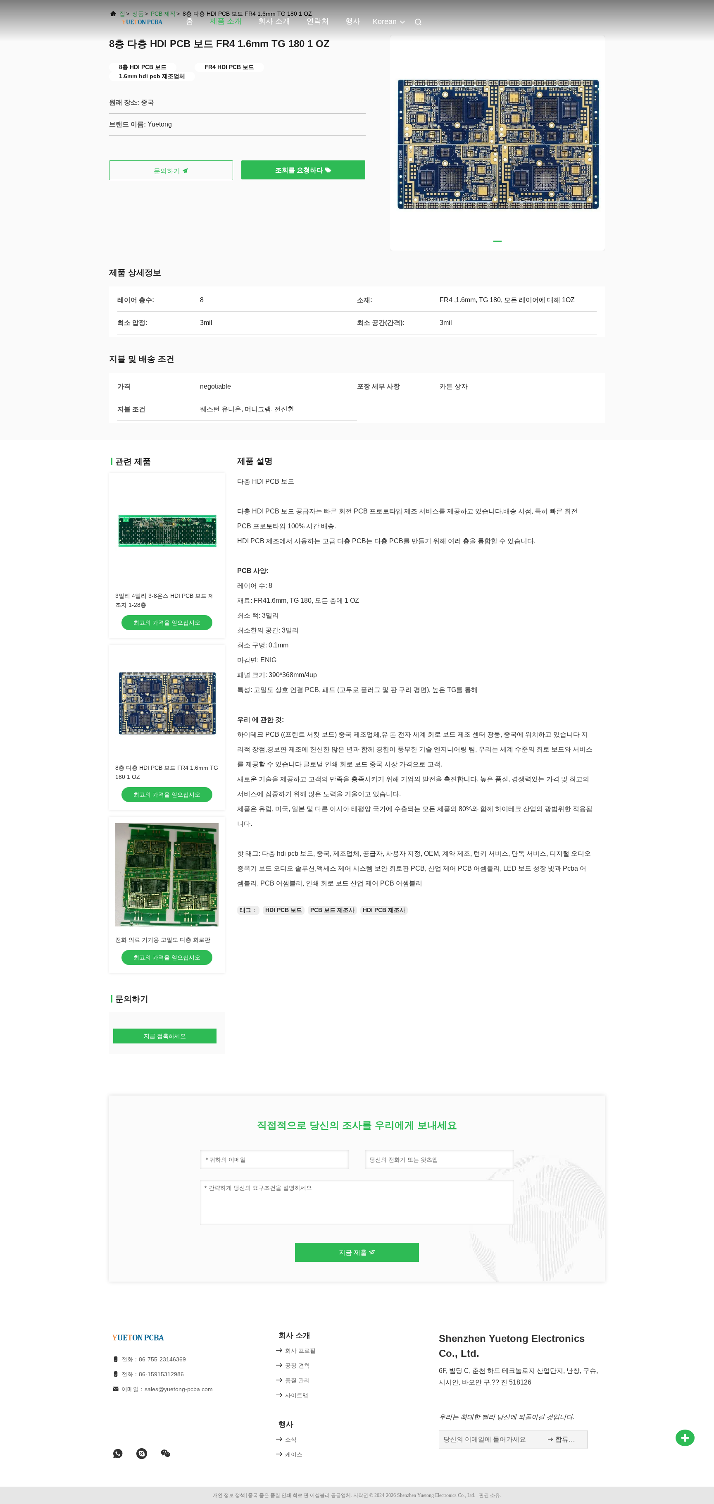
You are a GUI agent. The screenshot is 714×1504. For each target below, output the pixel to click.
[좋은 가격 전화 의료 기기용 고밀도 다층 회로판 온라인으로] (167, 874)
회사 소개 (274, 21)
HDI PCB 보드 (283, 910)
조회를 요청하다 (300, 170)
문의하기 (168, 170)
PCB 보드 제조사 (332, 910)
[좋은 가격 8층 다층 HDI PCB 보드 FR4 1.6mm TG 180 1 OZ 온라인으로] (167, 702)
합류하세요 (567, 1439)
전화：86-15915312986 (152, 1374)
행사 (352, 21)
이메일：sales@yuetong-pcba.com (167, 1389)
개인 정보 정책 (229, 1495)
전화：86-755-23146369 (153, 1359)
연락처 (318, 21)
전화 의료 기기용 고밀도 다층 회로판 (162, 939)
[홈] (142, 20)
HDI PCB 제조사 (384, 910)
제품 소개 (226, 21)
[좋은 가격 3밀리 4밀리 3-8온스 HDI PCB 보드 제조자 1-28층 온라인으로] (167, 531)
